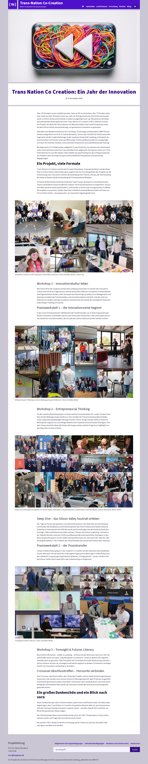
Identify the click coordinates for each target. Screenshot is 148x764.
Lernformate (101, 6)
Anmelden (90, 6)
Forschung (113, 6)
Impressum (135, 743)
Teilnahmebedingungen (94, 743)
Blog (129, 6)
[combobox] (91, 749)
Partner (122, 6)
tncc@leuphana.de (16, 755)
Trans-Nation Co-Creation (41, 3)
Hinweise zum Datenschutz (117, 743)
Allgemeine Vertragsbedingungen (69, 743)
